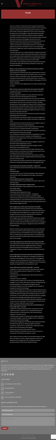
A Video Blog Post (9, 392)
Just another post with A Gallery (13, 384)
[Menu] (2, 3)
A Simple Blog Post (9, 388)
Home (23, 435)
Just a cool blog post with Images (13, 397)
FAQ (33, 435)
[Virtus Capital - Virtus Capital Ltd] (28, 3)
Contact (28, 435)
